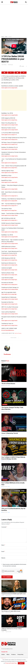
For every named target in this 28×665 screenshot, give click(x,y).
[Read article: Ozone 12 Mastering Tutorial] (14, 423)
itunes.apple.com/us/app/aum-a (9, 195)
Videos (8, 654)
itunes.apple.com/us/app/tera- (9, 210)
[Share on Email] (17, 72)
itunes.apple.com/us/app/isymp (9, 156)
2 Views (2, 595)
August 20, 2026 (5, 486)
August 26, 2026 (5, 411)
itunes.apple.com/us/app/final (9, 255)
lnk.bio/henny (18, 333)
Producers (13, 654)
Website (3, 558)
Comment (4, 527)
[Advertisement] (14, 20)
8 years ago (10, 64)
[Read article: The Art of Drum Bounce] (14, 373)
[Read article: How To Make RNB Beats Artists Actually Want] (14, 472)
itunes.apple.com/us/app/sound (9, 225)
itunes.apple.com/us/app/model (9, 125)
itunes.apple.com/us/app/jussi (9, 162)
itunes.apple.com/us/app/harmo (9, 172)
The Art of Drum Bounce (8, 383)
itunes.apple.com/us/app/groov (9, 284)
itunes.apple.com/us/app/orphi (9, 274)
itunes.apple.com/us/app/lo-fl (9, 134)
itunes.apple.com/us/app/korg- (9, 120)
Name (3, 545)
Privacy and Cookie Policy (11, 663)
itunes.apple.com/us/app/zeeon (9, 313)
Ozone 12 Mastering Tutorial (9, 433)
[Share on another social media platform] (24, 72)
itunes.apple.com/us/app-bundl (9, 320)
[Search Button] (26, 2)
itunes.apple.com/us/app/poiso (9, 139)
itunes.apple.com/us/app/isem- (9, 248)
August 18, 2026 (5, 512)
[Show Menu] (2, 2)
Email (3, 551)
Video (6, 36)
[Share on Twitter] (11, 72)
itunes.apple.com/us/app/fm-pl (9, 144)
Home (2, 36)
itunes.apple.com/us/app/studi (9, 269)
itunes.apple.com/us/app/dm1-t (9, 205)
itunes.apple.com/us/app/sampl (9, 215)
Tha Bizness (7, 354)
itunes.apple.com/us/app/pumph (9, 289)
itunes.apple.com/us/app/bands (9, 177)
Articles (3, 654)
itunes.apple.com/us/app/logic (9, 279)
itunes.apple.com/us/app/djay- (9, 294)
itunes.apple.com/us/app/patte (9, 200)
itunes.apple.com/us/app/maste (9, 243)
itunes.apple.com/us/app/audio (9, 87)
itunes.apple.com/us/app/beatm (9, 115)
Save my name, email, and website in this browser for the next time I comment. (14, 565)
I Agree (21, 663)
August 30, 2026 (5, 385)
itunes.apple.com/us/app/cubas (9, 232)
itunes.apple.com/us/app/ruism (9, 304)
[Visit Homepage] (14, 2)
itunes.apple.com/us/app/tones (9, 325)
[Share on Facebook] (4, 72)
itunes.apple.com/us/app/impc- (9, 309)
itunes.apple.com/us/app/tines (9, 167)
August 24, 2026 (8, 595)
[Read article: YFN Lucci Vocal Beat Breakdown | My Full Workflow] (14, 498)
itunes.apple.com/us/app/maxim (9, 129)
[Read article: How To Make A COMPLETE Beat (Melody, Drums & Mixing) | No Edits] (14, 446)
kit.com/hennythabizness (7, 330)
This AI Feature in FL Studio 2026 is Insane (10, 611)
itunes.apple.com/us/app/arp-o (9, 220)
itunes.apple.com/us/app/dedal (9, 189)
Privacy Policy (20, 654)
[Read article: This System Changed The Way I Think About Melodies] (14, 397)
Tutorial (9, 36)
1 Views (2, 631)
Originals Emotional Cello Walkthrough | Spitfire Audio (13, 593)
